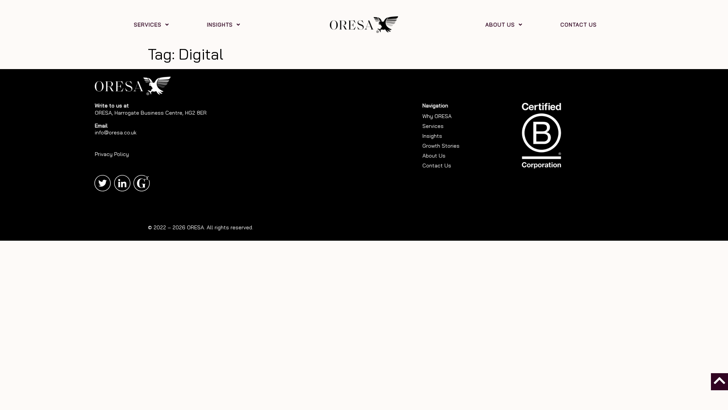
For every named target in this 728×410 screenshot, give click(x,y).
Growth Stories (441, 145)
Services (433, 126)
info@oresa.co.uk (115, 132)
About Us (434, 155)
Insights (432, 135)
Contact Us (436, 165)
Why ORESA (437, 116)
